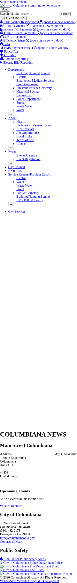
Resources (15, 170)
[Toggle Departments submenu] (11, 114)
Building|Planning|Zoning (33, 73)
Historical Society (27, 91)
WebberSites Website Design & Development (29, 581)
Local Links (24, 136)
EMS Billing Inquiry (29, 200)
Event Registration (28, 159)
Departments (16, 69)
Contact (21, 143)
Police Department (28, 99)
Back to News (12, 506)
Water (20, 110)
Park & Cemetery (27, 193)
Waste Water (24, 106)
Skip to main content (13, 1)
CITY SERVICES (14, 18)
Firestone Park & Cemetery (34, 88)
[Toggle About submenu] (11, 148)
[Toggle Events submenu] (11, 163)
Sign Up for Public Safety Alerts (24, 559)
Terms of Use (25, 140)
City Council (16, 167)
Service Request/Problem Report (29, 174)
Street (20, 102)
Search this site (9, 13)
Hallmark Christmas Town (33, 125)
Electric (21, 77)
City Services (16, 211)
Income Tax (24, 95)
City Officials (25, 129)
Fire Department (27, 84)
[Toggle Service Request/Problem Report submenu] (11, 204)
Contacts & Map (10, 541)
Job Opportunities (27, 132)
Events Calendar (27, 155)
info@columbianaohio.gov (17, 538)
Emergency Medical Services (35, 80)
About (12, 118)
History (21, 121)
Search (65, 13)
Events (12, 151)
